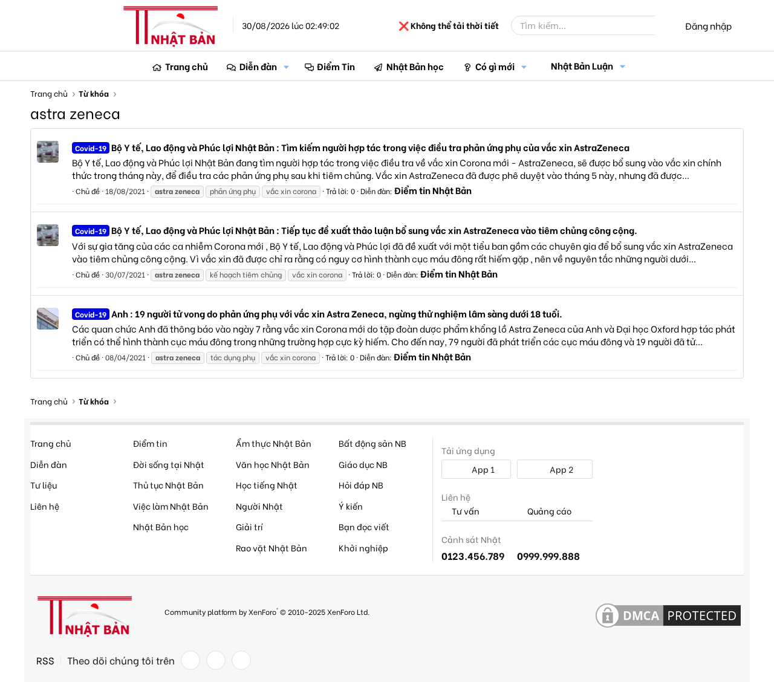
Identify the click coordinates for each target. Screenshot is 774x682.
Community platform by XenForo (266, 611)
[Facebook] (190, 660)
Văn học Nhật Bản (273, 464)
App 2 (560, 469)
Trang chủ (186, 66)
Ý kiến (351, 505)
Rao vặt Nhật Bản (271, 547)
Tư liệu (43, 484)
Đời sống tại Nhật (168, 464)
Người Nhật (259, 505)
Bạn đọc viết (364, 526)
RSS (45, 660)
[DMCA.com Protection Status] (668, 616)
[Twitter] (216, 660)
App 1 (482, 469)
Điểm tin (150, 443)
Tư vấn (465, 511)
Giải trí (249, 526)
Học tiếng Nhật (267, 484)
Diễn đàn (258, 66)
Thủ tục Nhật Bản (168, 484)
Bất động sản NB (372, 443)
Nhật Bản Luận (582, 65)
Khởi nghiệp (363, 547)
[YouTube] (241, 660)
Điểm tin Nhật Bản (433, 189)
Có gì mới (495, 66)
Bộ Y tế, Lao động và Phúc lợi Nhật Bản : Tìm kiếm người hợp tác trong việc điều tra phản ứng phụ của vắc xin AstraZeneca (352, 147)
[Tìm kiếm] (663, 25)
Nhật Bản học (415, 66)
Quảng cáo (548, 511)
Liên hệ (44, 505)
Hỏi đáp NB (361, 484)
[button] (286, 66)
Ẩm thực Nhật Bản (273, 443)
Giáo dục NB (363, 464)
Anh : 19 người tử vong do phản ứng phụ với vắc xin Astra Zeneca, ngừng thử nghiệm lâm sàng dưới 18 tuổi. (318, 313)
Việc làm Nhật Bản (171, 505)
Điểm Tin (336, 66)
